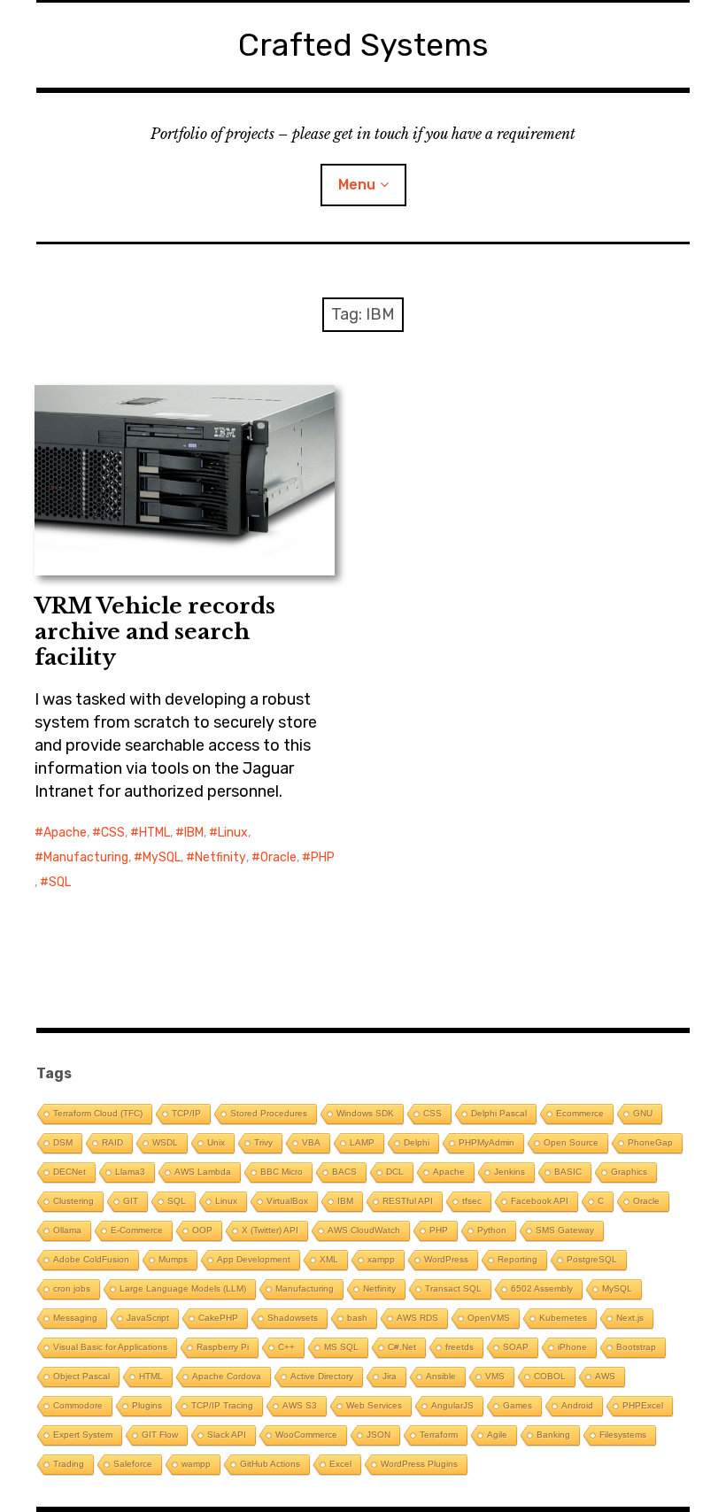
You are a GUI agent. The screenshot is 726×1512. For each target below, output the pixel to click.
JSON (378, 1434)
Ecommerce (580, 1113)
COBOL (550, 1376)
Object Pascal (81, 1376)
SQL (60, 882)
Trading (68, 1464)
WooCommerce (306, 1434)
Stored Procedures (268, 1113)
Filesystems (622, 1434)
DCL (395, 1171)
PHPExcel (642, 1405)
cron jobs (71, 1288)
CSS (113, 832)
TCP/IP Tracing (222, 1405)
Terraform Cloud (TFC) (98, 1113)
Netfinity (220, 857)
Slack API (226, 1434)
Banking (553, 1434)
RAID (112, 1142)
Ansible (441, 1376)
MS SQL (341, 1347)
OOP (202, 1230)
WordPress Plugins (419, 1464)
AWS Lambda (202, 1171)
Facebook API (539, 1201)
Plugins (147, 1405)
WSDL (165, 1142)
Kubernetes (563, 1318)
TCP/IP (186, 1113)
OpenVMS (488, 1318)
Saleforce (132, 1464)
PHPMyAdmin (486, 1142)
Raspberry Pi (223, 1347)
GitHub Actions (270, 1464)
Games (517, 1405)
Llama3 (130, 1171)
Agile (497, 1434)
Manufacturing (85, 857)
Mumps (173, 1259)
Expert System (82, 1434)
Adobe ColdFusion (91, 1259)
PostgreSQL (592, 1259)
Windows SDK (365, 1113)
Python (491, 1230)
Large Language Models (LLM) (183, 1288)
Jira (389, 1376)
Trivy (263, 1142)
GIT (130, 1201)
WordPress (446, 1259)
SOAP (516, 1347)
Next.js (630, 1318)
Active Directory (321, 1376)
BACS (344, 1171)
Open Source (571, 1142)
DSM (63, 1142)
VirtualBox (287, 1201)
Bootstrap (636, 1347)
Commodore (78, 1405)
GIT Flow (160, 1434)
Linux (233, 832)
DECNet (69, 1171)
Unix (216, 1142)
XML (329, 1259)
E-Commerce (137, 1230)
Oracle (278, 857)
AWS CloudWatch (364, 1230)
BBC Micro (281, 1171)
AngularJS (452, 1405)
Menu (356, 184)
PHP (323, 857)
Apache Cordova (226, 1376)
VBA (311, 1142)
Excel (340, 1464)
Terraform (439, 1434)
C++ (286, 1347)
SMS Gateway (565, 1230)
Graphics (629, 1171)
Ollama (67, 1230)
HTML (154, 832)
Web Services (374, 1405)
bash (357, 1318)
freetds (459, 1347)
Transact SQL (453, 1288)
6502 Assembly (542, 1288)
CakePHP (218, 1318)
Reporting (517, 1259)
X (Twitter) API (270, 1230)
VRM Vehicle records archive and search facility (155, 631)
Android (577, 1405)
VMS (495, 1376)
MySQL (162, 857)
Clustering (73, 1201)
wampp (196, 1464)
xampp (381, 1259)
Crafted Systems (363, 45)
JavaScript (148, 1318)
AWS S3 (299, 1405)
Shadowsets (292, 1318)
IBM (194, 832)
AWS (605, 1376)
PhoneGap (650, 1142)
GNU (643, 1113)
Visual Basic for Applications (110, 1347)
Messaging (75, 1318)
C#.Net (402, 1347)
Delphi (416, 1142)
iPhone (572, 1347)
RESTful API (407, 1201)
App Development (253, 1259)
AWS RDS (417, 1318)
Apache (65, 832)
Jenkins (509, 1171)
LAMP (362, 1142)
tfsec (472, 1201)
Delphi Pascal (499, 1113)
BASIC (568, 1171)
